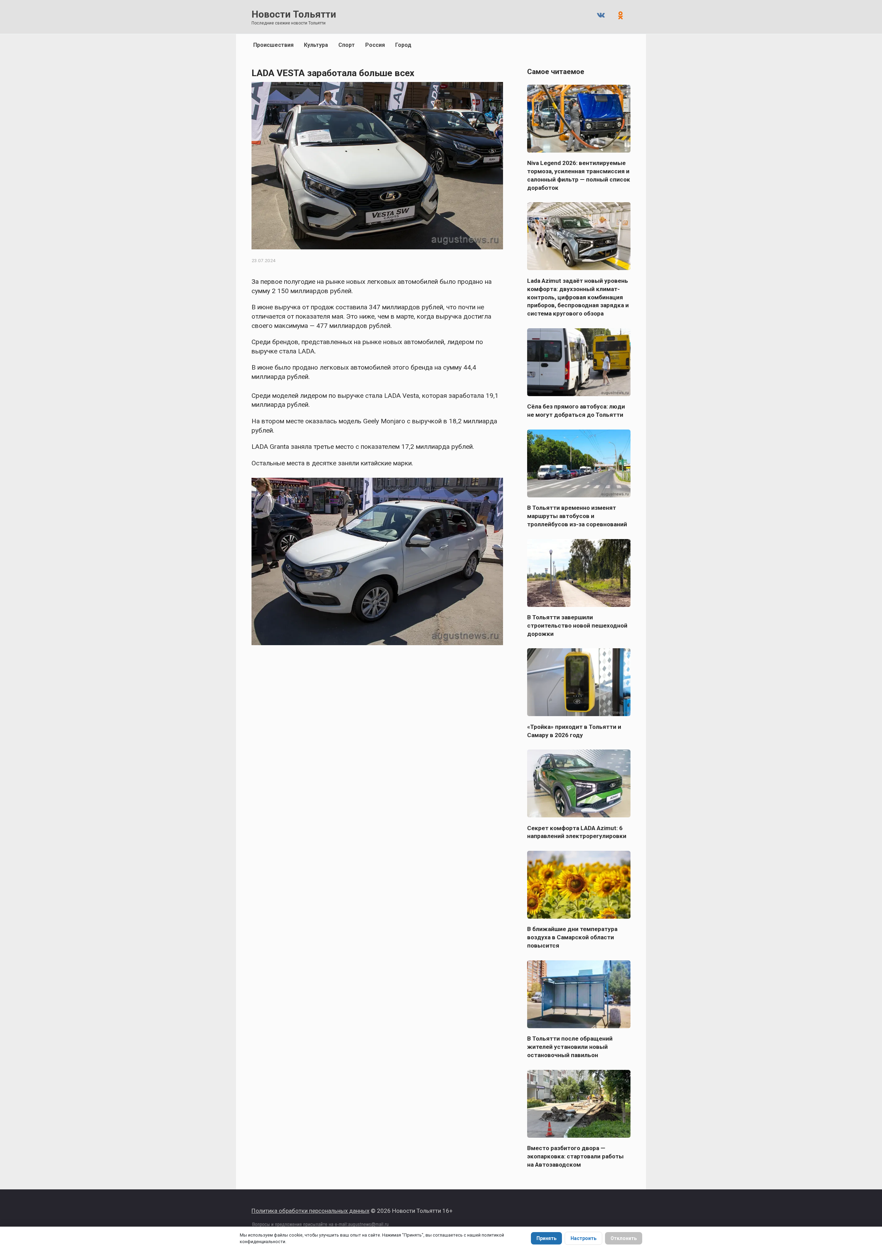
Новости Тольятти (294, 14)
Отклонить (624, 1238)
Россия (375, 45)
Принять (546, 1238)
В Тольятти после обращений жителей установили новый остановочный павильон (570, 1046)
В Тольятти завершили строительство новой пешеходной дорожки (577, 625)
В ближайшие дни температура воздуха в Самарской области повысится (572, 937)
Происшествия (273, 45)
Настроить (583, 1238)
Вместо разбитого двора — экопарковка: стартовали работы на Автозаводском (575, 1156)
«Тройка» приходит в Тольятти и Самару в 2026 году (574, 730)
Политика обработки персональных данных (310, 1210)
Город (403, 45)
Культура (316, 45)
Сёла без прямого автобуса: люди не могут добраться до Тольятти (576, 410)
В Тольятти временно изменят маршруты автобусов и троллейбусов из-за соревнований (577, 516)
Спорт (346, 45)
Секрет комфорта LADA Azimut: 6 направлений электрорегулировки (576, 831)
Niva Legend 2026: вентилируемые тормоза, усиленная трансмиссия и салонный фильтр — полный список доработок (578, 175)
